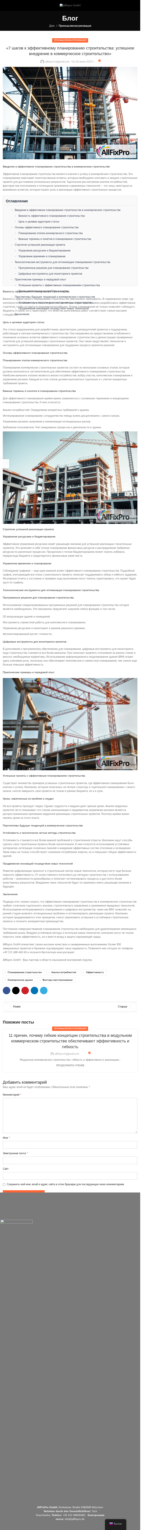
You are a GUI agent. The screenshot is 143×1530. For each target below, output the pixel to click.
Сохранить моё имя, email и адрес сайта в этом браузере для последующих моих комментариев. (65, 1184)
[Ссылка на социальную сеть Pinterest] (25, 990)
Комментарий (12, 1094)
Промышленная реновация (75, 26)
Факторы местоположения (57, 980)
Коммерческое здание (20, 980)
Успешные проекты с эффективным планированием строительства (59, 285)
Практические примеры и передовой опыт (40, 279)
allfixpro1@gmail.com (57, 61)
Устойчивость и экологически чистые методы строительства (55, 302)
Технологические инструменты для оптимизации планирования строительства (62, 262)
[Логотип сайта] (70, 6)
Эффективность (95, 972)
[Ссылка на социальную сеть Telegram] (43, 990)
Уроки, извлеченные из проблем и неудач (43, 291)
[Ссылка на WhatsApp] (135, 5)
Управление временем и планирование (41, 256)
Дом (52, 26)
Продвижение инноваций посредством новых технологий (53, 308)
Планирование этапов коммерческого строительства (50, 233)
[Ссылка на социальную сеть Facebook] (125, 5)
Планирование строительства (25, 972)
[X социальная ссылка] (16, 990)
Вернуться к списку (70, 1006)
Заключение (22, 314)
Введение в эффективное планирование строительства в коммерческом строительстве (67, 210)
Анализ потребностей (63, 972)
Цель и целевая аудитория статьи (38, 221)
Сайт (6, 1169)
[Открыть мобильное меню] (4, 5)
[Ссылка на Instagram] (130, 5)
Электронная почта (15, 1153)
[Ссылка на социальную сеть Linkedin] (34, 990)
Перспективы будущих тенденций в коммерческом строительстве (55, 297)
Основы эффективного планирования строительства (47, 227)
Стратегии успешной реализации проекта (40, 245)
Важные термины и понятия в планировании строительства (54, 239)
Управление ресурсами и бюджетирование (44, 250)
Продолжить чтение (70, 1065)
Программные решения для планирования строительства (53, 268)
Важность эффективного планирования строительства (51, 216)
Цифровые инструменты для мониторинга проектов (50, 274)
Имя (6, 1137)
